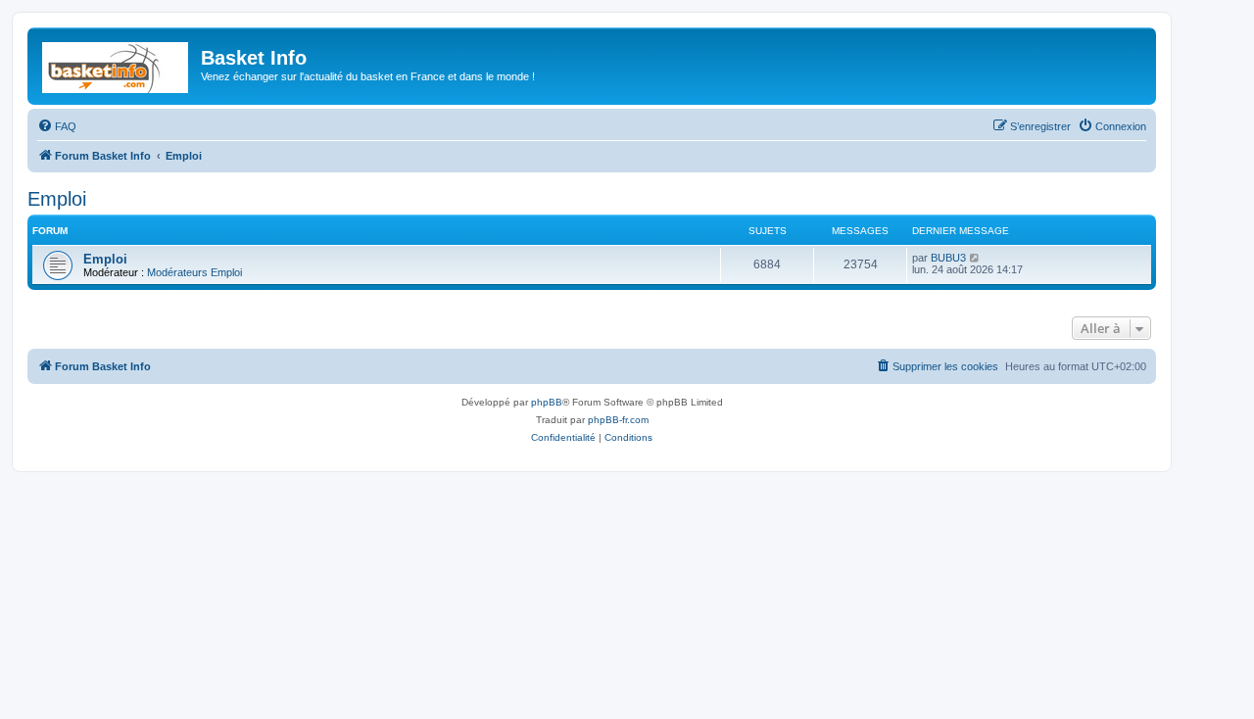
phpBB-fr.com (618, 419)
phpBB (546, 402)
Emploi (56, 199)
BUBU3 (948, 258)
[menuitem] (56, 126)
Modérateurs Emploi (194, 272)
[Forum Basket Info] (116, 63)
